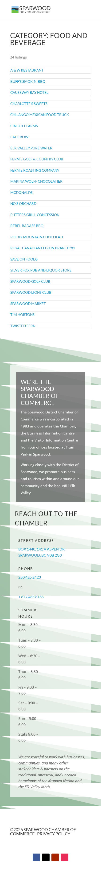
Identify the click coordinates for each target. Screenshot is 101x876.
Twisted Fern (22, 326)
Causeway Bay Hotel (29, 92)
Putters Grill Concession (34, 215)
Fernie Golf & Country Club (36, 159)
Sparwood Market (28, 303)
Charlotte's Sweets (28, 103)
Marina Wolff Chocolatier (36, 181)
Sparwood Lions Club (30, 292)
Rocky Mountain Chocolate (37, 237)
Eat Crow (19, 137)
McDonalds (21, 192)
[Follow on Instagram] (64, 857)
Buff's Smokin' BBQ (27, 81)
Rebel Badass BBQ (26, 226)
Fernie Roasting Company (34, 170)
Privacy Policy (53, 833)
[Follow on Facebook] (36, 857)
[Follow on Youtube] (55, 857)
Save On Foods (24, 259)
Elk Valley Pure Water (31, 148)
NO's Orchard (23, 203)
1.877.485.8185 (31, 596)
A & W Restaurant (26, 70)
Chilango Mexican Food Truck (39, 114)
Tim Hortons (22, 314)
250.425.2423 (29, 577)
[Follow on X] (46, 857)
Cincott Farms (24, 126)
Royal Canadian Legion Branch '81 (42, 248)
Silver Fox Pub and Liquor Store (41, 270)
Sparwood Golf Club (30, 281)
